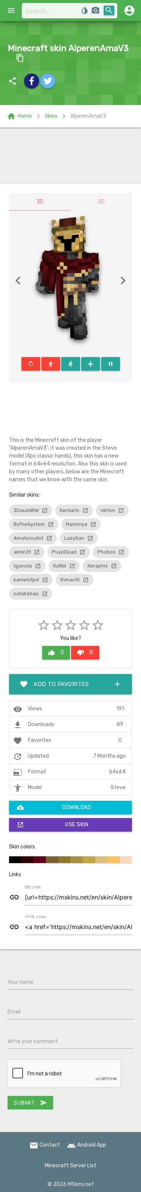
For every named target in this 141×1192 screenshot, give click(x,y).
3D (39, 201)
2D (101, 201)
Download (54, 807)
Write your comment (33, 1041)
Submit (30, 1102)
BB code (33, 887)
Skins (51, 116)
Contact (44, 1145)
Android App (86, 1145)
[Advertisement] (70, 156)
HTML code (35, 917)
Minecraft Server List (70, 1165)
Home (19, 116)
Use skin (52, 824)
